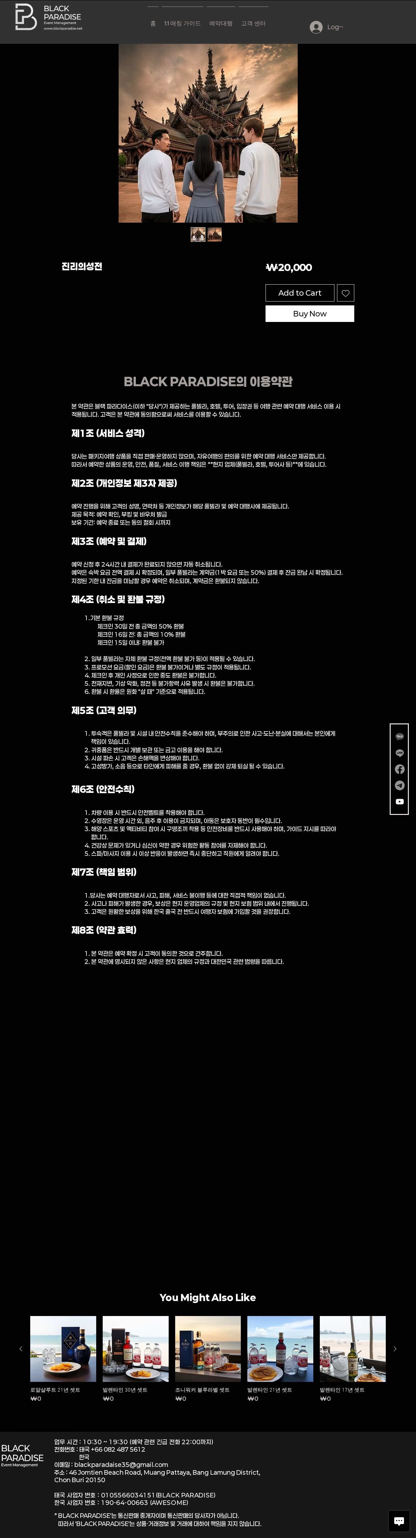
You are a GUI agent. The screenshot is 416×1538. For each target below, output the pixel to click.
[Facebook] (400, 769)
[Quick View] (63, 1349)
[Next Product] (395, 1349)
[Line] (400, 753)
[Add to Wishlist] (345, 292)
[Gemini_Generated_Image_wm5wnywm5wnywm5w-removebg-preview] (400, 737)
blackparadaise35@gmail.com (121, 1464)
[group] (208, 1362)
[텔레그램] (400, 785)
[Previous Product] (21, 1349)
